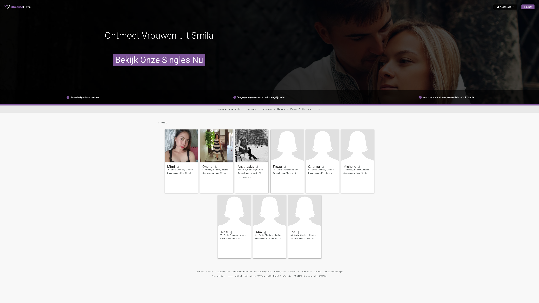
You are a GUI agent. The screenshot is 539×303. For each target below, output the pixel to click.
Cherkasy (306, 109)
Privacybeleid (280, 272)
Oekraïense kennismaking (229, 109)
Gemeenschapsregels (333, 272)
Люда (277, 167)
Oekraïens (267, 109)
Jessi (224, 232)
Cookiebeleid (293, 272)
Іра (293, 232)
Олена (207, 167)
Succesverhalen (222, 272)
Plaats (293, 109)
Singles (281, 109)
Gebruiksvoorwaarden (242, 272)
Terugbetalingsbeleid (263, 272)
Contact (209, 272)
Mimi (171, 167)
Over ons (200, 272)
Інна (258, 232)
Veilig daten (307, 272)
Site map (318, 272)
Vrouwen (252, 109)
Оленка (314, 167)
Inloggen (528, 7)
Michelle (349, 167)
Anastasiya (246, 167)
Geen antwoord (244, 177)
